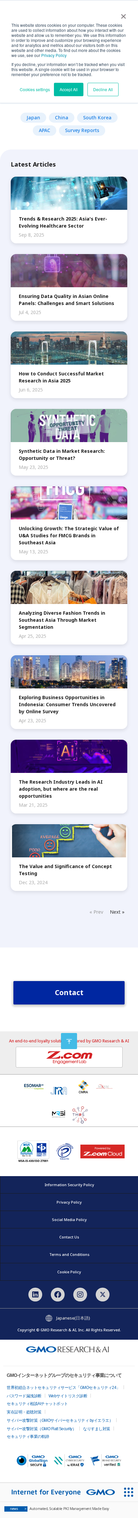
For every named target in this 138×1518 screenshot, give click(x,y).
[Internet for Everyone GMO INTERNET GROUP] (59, 1492)
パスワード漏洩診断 (24, 1396)
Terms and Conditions (69, 1254)
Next (115, 912)
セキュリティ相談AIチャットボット (37, 1403)
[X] (103, 1293)
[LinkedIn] (35, 1293)
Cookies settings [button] (35, 89)
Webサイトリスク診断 (68, 1396)
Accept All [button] (69, 89)
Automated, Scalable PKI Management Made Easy (59, 1508)
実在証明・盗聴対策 (24, 1412)
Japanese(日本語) (73, 1318)
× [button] (123, 14)
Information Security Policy (69, 1184)
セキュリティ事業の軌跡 (28, 1436)
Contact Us (69, 1236)
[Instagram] (80, 1293)
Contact (69, 992)
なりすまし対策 (96, 1428)
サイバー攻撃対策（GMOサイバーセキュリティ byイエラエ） (60, 1420)
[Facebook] (58, 1293)
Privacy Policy (54, 55)
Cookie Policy (69, 1271)
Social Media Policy (69, 1219)
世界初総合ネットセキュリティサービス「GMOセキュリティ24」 (63, 1387)
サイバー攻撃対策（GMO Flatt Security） (41, 1428)
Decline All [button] (103, 89)
